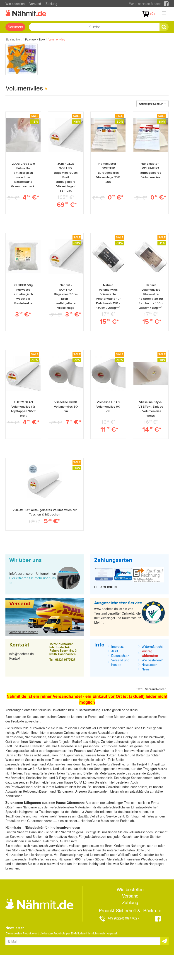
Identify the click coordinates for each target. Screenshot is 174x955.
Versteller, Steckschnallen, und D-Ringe (39, 777)
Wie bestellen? (152, 660)
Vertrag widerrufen (150, 653)
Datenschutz (120, 655)
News (146, 669)
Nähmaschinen (35, 737)
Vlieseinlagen (30, 764)
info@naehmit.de (21, 653)
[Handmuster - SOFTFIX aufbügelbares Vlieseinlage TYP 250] (108, 135)
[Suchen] (164, 27)
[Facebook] (166, 3)
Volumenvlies (56, 764)
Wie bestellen (15, 3)
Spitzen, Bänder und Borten (125, 755)
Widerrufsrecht (152, 646)
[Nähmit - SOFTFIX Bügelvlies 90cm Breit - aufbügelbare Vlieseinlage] (65, 256)
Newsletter (149, 664)
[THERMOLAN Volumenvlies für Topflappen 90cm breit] (23, 373)
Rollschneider (40, 782)
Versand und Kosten (23, 632)
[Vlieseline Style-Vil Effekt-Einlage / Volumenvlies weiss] (150, 373)
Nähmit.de (68, 832)
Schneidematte (141, 777)
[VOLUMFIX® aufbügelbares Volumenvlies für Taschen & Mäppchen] (44, 481)
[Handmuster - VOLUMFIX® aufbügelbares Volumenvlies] (150, 135)
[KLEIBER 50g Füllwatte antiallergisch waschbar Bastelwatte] (23, 256)
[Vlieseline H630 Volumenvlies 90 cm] (65, 373)
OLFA (78, 782)
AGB (114, 651)
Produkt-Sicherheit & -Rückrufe (130, 910)
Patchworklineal (22, 786)
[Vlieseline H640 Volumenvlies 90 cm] (108, 373)
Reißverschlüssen (35, 791)
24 (151, 104)
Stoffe (120, 759)
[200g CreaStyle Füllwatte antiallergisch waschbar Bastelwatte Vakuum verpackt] (23, 135)
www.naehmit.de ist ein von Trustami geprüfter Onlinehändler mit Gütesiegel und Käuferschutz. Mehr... (118, 615)
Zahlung (51, 3)
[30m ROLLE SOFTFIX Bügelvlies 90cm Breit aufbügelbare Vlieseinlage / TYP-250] (65, 135)
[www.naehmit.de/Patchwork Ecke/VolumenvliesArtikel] (46, 88)
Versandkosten (155, 689)
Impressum (119, 646)
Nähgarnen (64, 791)
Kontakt (14, 658)
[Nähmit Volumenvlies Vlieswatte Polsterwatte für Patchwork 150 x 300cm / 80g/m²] (150, 256)
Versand (35, 3)
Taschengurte (34, 773)
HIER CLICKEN (105, 587)
